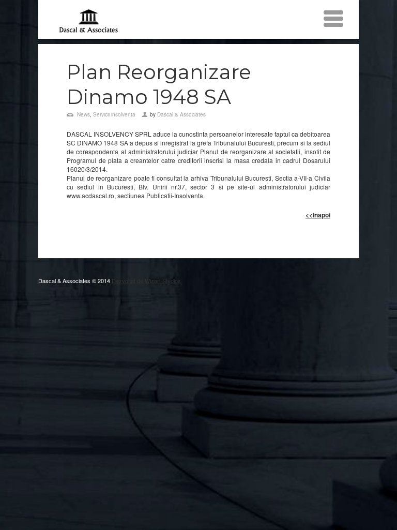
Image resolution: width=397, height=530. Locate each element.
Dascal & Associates (181, 114)
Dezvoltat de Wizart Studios (146, 280)
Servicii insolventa (114, 114)
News (83, 114)
